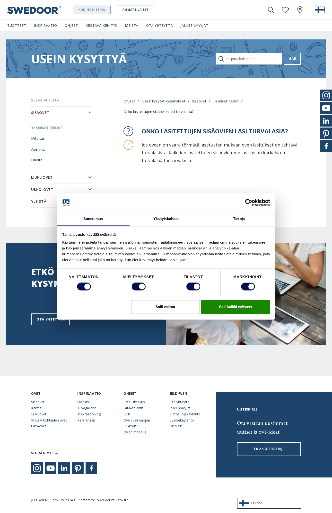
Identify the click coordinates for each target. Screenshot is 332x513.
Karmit (36, 408)
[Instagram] (37, 468)
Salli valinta (165, 307)
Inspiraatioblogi (89, 414)
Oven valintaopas (137, 420)
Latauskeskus (134, 402)
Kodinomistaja (92, 10)
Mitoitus (38, 138)
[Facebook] (91, 468)
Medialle (176, 426)
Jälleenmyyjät (180, 408)
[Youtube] (50, 468)
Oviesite (83, 402)
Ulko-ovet (42, 189)
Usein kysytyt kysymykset (163, 101)
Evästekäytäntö (182, 420)
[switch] (139, 287)
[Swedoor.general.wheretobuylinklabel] (300, 9)
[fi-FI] (320, 9)
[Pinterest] (78, 468)
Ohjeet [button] (71, 25)
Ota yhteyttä (50, 319)
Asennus (38, 149)
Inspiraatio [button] (45, 25)
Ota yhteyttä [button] (159, 25)
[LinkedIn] (64, 468)
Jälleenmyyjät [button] (194, 25)
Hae (292, 58)
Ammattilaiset (135, 10)
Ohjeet (129, 101)
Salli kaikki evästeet (235, 307)
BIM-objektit (133, 408)
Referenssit (86, 420)
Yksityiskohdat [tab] (166, 219)
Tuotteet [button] (16, 25)
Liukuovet (42, 177)
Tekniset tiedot (226, 101)
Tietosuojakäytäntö (185, 414)
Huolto (37, 159)
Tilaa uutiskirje (268, 449)
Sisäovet (199, 101)
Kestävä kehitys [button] (101, 25)
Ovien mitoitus (134, 432)
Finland (256, 503)
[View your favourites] (285, 9)
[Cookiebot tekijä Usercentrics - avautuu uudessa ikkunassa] (248, 202)
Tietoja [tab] (239, 219)
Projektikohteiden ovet (49, 420)
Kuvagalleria (86, 408)
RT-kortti (130, 426)
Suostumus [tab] (93, 219)
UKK (126, 414)
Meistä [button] (131, 25)
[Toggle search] (270, 9)
